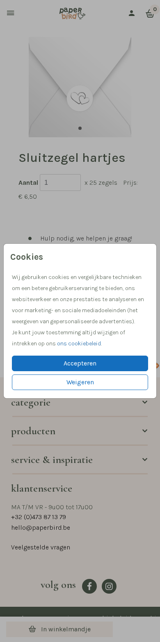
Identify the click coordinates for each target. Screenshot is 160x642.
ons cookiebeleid (79, 343)
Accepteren (80, 363)
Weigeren (80, 382)
